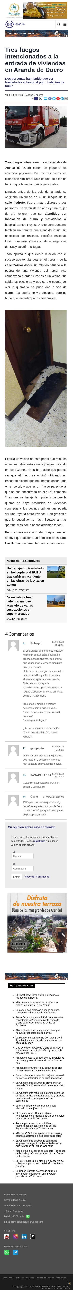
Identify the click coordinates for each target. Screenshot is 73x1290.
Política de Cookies (45, 1277)
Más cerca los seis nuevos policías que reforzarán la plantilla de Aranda (37, 1004)
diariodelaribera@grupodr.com (27, 1221)
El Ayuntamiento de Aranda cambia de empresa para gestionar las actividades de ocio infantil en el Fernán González (38, 1143)
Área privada (61, 1277)
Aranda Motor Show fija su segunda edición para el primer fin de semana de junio (39, 1069)
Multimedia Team (50, 1288)
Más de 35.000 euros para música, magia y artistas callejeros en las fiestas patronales (39, 1134)
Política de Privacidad (24, 1277)
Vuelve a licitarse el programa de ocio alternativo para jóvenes (36, 1107)
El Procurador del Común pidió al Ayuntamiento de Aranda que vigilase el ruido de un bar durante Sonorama (40, 1115)
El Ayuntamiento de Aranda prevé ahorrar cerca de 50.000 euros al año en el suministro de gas (40, 1085)
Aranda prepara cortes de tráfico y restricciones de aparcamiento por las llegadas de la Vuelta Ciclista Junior (36, 1125)
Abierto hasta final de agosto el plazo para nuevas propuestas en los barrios (38, 1031)
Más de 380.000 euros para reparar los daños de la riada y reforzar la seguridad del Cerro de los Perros (40, 1153)
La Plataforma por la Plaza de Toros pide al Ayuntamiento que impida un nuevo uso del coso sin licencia (39, 1040)
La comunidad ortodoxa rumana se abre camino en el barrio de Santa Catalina (37, 1011)
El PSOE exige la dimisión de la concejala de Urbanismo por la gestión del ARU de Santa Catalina (40, 1163)
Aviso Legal (8, 1277)
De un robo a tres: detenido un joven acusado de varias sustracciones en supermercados (19, 605)
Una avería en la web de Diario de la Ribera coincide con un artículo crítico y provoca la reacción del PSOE (39, 1050)
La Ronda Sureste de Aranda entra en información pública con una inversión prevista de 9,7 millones (36, 1173)
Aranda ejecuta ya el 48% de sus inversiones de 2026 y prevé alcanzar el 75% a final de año (40, 1060)
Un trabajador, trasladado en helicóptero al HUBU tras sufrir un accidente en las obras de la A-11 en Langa (25, 576)
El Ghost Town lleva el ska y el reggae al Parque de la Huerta (37, 996)
